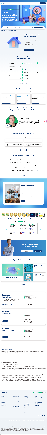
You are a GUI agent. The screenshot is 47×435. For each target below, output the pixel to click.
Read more (11, 229)
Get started (43, 3)
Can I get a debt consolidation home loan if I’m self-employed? (22, 170)
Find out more (5, 304)
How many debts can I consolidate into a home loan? (20, 162)
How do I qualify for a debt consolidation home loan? (20, 167)
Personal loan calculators (16, 398)
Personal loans (3, 398)
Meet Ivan (33, 232)
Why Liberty (16, 27)
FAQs (19, 27)
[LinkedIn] (42, 415)
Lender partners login (27, 405)
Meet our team (37, 401)
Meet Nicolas (23, 232)
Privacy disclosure (3, 420)
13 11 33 (42, 0)
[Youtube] (44, 415)
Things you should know (23, 83)
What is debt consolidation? (15, 159)
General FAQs (26, 396)
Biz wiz (25, 412)
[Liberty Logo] (4, 3)
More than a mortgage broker (17, 408)
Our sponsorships (37, 398)
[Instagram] (40, 415)
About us (36, 396)
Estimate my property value (5, 406)
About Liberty (23, 150)
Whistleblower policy (42, 420)
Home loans (3, 396)
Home (2, 30)
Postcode (33, 195)
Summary (5, 27)
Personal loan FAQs (27, 398)
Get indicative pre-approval (39, 27)
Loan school (25, 408)
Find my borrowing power (6, 102)
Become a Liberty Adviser (16, 407)
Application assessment (20, 420)
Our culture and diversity (38, 397)
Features (8, 27)
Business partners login (27, 402)
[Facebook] (38, 415)
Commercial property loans (5, 401)
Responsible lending (9, 420)
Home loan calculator (16, 396)
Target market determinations (34, 420)
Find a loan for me (3, 405)
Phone (22, 195)
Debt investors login (27, 403)
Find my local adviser (36, 102)
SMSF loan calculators (16, 403)
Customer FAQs (26, 397)
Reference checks (26, 420)
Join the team (37, 406)
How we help (12, 27)
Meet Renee (14, 232)
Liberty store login (26, 404)
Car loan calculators (15, 397)
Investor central (26, 411)
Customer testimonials (38, 402)
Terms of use (15, 420)
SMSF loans (3, 402)
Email (22, 193)
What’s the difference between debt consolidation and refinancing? (23, 165)
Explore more (23, 284)
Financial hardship (3, 411)
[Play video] (8, 125)
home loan (37, 38)
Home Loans (5, 30)
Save (33, 27)
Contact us (36, 0)
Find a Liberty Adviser (16, 406)
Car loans (2, 397)
